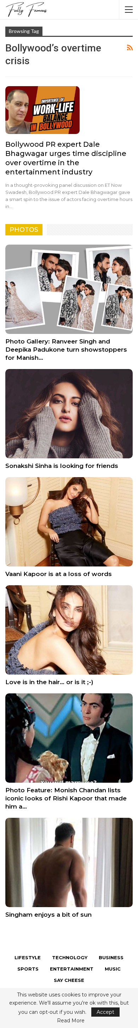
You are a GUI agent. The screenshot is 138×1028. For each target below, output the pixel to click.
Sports (28, 969)
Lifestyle (28, 957)
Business (111, 957)
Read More (71, 1020)
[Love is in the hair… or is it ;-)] (69, 630)
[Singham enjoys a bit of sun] (69, 862)
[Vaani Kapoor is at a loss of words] (69, 521)
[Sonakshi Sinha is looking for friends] (69, 413)
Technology (69, 957)
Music (113, 969)
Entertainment (71, 969)
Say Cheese (69, 980)
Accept (105, 1012)
